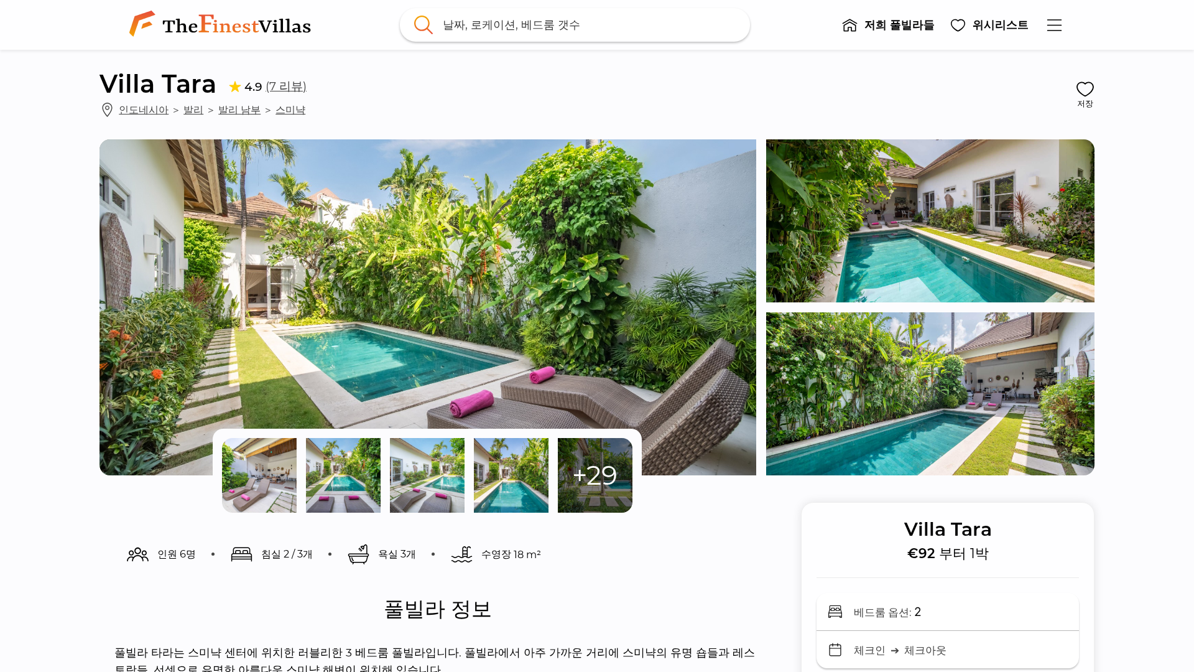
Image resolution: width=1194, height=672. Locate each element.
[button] (888, 24)
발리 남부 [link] (239, 109)
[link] (222, 25)
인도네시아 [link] (144, 109)
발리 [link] (193, 109)
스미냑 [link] (290, 109)
